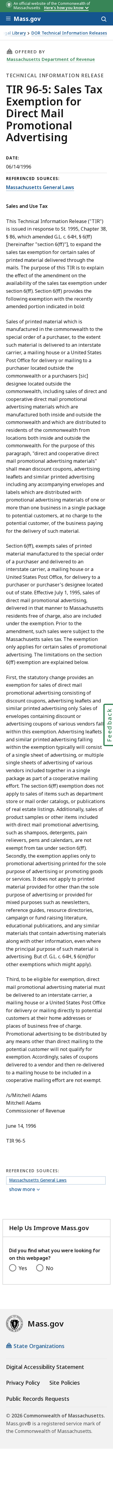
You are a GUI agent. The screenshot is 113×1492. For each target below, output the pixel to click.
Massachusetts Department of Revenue (51, 59)
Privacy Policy (23, 1382)
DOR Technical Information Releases (69, 33)
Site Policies (64, 1382)
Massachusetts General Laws (40, 187)
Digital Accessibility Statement (45, 1366)
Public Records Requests (37, 1398)
